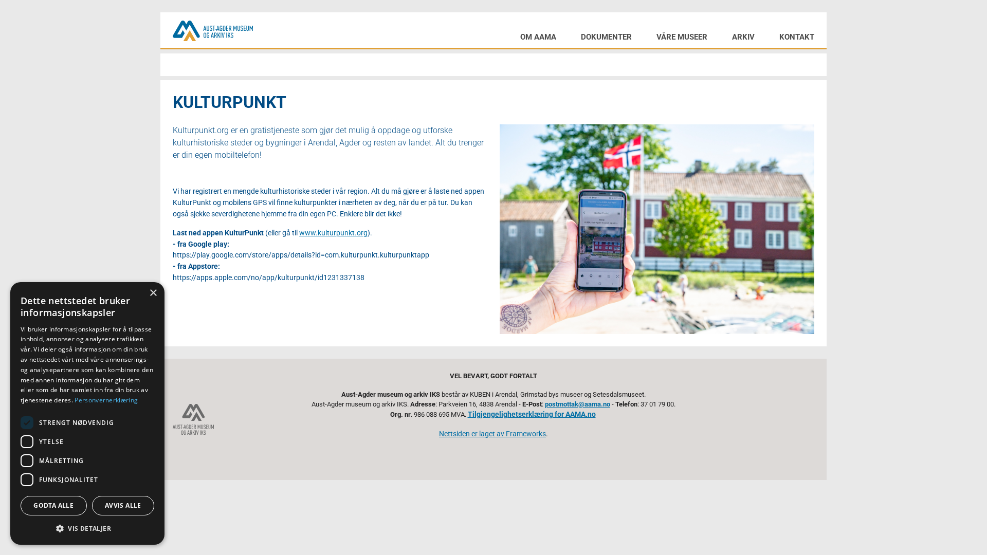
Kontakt (796, 37)
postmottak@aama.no (577, 404)
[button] (87, 528)
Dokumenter (606, 37)
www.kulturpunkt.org (333, 233)
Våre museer (681, 37)
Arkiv (743, 37)
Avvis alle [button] (123, 505)
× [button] (153, 293)
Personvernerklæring (106, 400)
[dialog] (87, 413)
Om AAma (538, 37)
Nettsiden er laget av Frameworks (492, 434)
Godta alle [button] (53, 505)
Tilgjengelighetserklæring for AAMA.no (532, 414)
